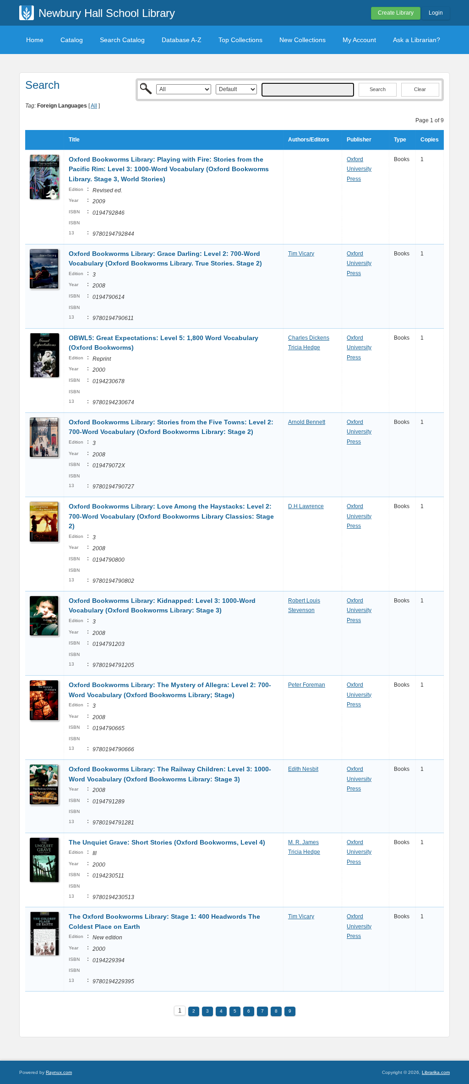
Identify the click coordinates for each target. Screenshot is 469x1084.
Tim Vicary (301, 253)
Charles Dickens (308, 338)
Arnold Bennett (306, 422)
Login (436, 13)
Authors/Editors (308, 139)
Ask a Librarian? (416, 39)
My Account (359, 39)
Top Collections (240, 39)
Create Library (396, 13)
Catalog (71, 39)
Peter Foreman (306, 685)
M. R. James (303, 842)
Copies (429, 139)
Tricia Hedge (304, 347)
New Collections (302, 39)
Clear (420, 89)
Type (400, 139)
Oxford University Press (359, 169)
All (94, 106)
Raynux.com (59, 1072)
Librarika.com (436, 1072)
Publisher (359, 139)
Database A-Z (182, 39)
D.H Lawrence (306, 506)
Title (74, 139)
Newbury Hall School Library (106, 13)
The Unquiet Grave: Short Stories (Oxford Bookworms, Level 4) (167, 842)
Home (35, 39)
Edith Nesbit (303, 769)
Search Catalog (122, 39)
